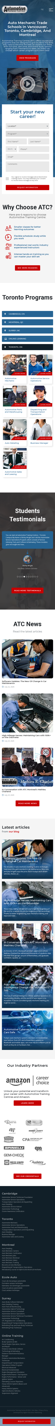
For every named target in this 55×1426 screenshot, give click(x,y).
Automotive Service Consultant (13, 1311)
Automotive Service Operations (13, 1199)
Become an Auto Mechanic (11, 1265)
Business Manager (8, 1234)
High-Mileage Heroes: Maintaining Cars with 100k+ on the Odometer (26, 736)
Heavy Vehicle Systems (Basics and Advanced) (14, 1385)
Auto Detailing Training (10, 1304)
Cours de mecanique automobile (14, 1281)
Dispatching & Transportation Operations (17, 1267)
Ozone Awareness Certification (13, 1211)
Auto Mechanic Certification (12, 1253)
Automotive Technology (10, 1209)
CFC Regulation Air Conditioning (13, 1321)
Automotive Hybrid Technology (13, 1309)
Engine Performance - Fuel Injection (14, 1374)
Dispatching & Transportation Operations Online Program (12, 1364)
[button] (17, 576)
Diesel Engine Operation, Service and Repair (13, 1345)
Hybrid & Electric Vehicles (11, 1391)
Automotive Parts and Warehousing (15, 1227)
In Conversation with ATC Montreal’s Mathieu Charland (24, 790)
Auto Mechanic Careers (10, 1251)
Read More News (27, 803)
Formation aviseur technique (12, 1283)
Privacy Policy (43, 1410)
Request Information (26, 1421)
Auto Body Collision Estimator (13, 1302)
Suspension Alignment (10, 1393)
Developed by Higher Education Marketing (27, 1412)
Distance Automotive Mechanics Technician (13, 1359)
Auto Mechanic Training (10, 1262)
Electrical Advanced (9, 1367)
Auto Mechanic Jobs (9, 1255)
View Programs (27, 58)
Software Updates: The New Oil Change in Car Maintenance (24, 682)
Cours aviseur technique (10, 1290)
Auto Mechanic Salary (9, 1260)
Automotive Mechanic (10, 1223)
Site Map (35, 1410)
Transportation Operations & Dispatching (17, 1202)
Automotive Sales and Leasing (13, 1237)
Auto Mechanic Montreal (10, 1258)
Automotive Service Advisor (12, 1207)
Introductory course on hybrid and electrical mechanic (21, 1269)
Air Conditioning (8, 1339)
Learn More (27, 1103)
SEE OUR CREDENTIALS (27, 1176)
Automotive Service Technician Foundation (17, 1197)
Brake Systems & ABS (9, 1342)
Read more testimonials (27, 590)
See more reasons (27, 268)
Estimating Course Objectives (12, 1381)
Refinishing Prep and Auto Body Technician (17, 1325)
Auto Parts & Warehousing (11, 1307)
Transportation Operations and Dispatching (18, 1230)
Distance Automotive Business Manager (13, 1354)
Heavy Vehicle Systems (10, 1388)
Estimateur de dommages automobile (15, 1286)
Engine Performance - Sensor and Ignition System (14, 1378)
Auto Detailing (7, 1204)
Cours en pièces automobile (12, 1288)
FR (42, 9)
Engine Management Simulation (13, 1372)
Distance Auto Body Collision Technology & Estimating (12, 1350)
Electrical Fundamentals (10, 1370)
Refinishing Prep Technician (12, 1328)
